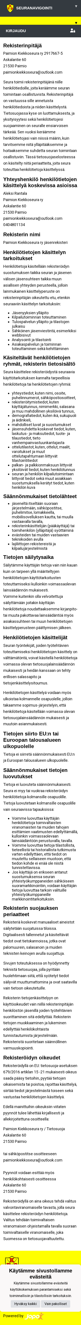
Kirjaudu (16, 31)
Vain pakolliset (55, 1304)
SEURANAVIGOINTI (46, 7)
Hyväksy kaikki (25, 1304)
